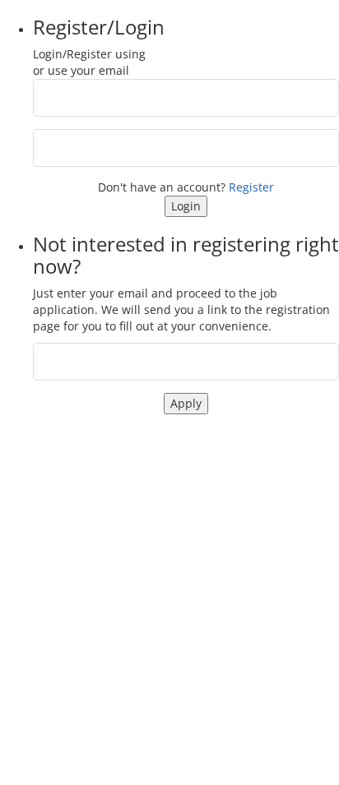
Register (251, 187)
